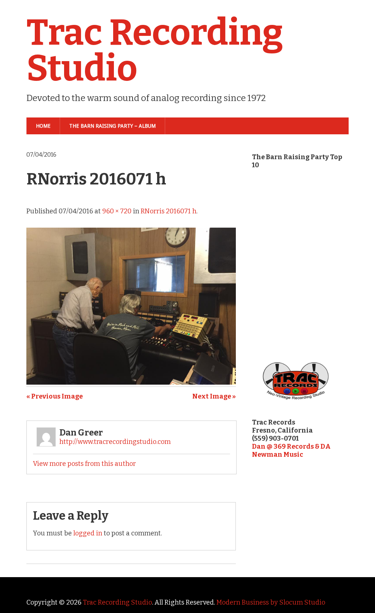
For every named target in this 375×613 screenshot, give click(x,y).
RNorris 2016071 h (168, 211)
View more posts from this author (84, 464)
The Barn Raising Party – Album (112, 126)
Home (43, 126)
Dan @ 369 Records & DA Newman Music (291, 450)
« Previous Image (54, 396)
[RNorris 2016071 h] (131, 382)
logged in (87, 533)
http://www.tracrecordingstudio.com (115, 442)
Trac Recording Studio (154, 50)
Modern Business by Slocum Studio (270, 602)
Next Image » (214, 396)
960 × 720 (116, 211)
